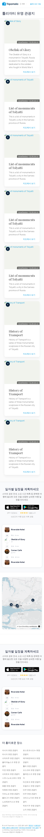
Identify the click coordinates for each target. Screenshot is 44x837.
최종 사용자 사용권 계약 (10, 828)
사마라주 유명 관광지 (11, 758)
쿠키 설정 (35, 828)
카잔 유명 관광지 (9, 770)
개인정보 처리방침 (25, 828)
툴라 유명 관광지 (30, 766)
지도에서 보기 (29, 72)
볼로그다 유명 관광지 (11, 798)
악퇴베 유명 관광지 (10, 790)
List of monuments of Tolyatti (22, 110)
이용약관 (37, 825)
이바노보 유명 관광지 (11, 794)
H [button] (11, 605)
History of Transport (16, 333)
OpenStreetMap (23, 626)
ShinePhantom (23, 42)
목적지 (31, 825)
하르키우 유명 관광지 (31, 806)
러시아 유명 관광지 (10, 754)
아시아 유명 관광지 (10, 750)
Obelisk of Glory (20, 50)
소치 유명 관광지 (30, 810)
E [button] (32, 600)
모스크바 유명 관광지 (31, 770)
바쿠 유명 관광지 (30, 790)
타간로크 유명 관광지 (31, 782)
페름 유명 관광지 (9, 786)
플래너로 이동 (35, 4)
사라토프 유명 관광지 (11, 774)
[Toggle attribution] (39, 626)
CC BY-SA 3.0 (33, 42)
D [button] (17, 605)
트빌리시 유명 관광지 (31, 786)
